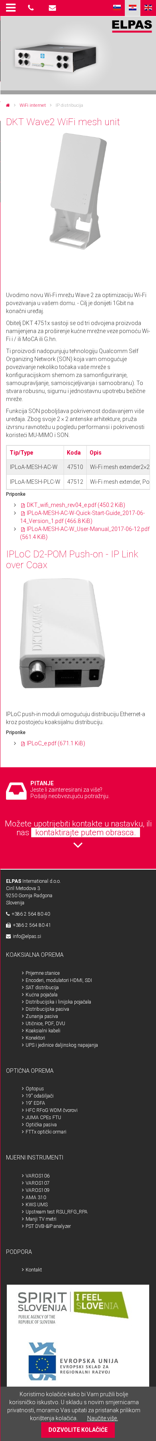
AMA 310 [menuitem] (36, 1197)
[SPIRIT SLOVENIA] (78, 1310)
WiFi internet (33, 105)
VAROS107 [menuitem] (38, 1183)
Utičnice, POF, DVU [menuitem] (45, 1023)
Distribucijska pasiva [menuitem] (47, 1009)
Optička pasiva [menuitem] (41, 1125)
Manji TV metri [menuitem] (41, 1219)
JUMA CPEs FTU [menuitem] (43, 1117)
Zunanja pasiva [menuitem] (42, 1016)
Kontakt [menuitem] (34, 1270)
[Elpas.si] (8, 105)
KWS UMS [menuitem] (37, 1204)
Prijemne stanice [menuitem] (43, 973)
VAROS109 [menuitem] (38, 1190)
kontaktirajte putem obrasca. (85, 832)
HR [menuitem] (132, 8)
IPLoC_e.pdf (56, 743)
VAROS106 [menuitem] (38, 1176)
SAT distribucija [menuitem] (42, 987)
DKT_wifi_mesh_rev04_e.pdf (76, 505)
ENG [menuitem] (148, 8)
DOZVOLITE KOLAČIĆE (78, 1430)
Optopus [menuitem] (35, 1089)
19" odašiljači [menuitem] (40, 1096)
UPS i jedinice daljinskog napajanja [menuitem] (62, 1045)
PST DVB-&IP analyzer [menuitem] (48, 1226)
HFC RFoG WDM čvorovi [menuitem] (52, 1110)
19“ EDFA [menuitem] (35, 1103)
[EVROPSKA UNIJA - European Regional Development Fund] (78, 1362)
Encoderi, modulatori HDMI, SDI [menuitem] (59, 980)
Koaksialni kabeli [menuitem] (43, 1031)
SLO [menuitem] (117, 8)
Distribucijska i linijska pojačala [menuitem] (58, 1002)
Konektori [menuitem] (35, 1038)
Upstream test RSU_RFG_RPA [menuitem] (57, 1212)
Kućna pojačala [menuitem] (42, 995)
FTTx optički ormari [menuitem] (46, 1132)
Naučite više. (102, 1418)
